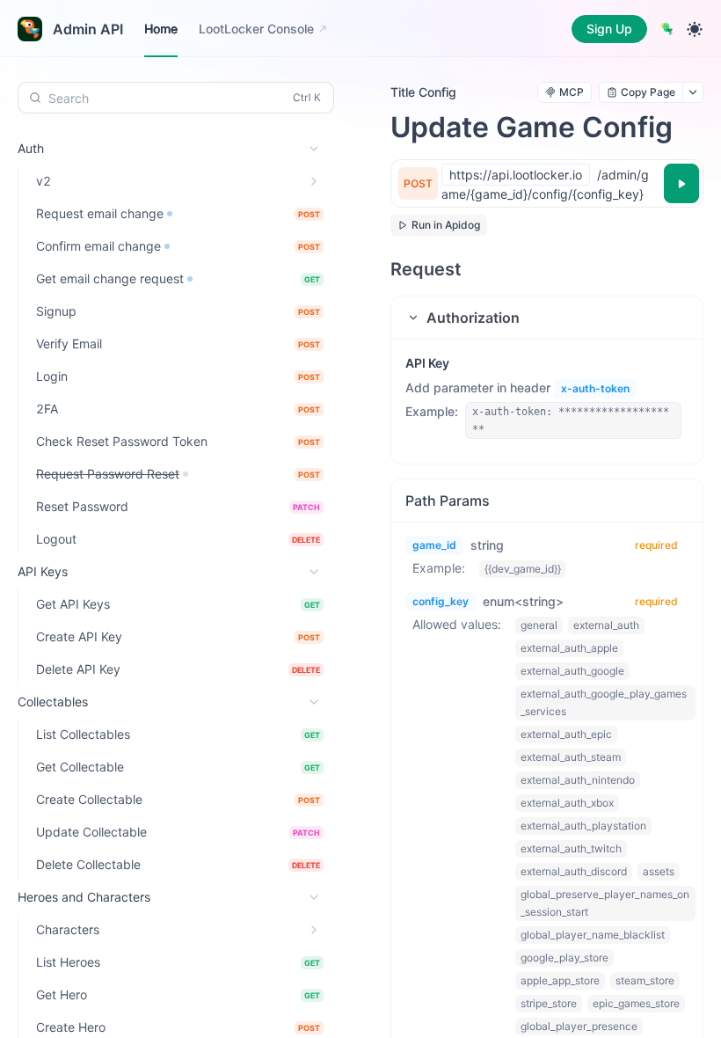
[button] (547, 317)
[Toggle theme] (695, 29)
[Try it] (681, 183)
